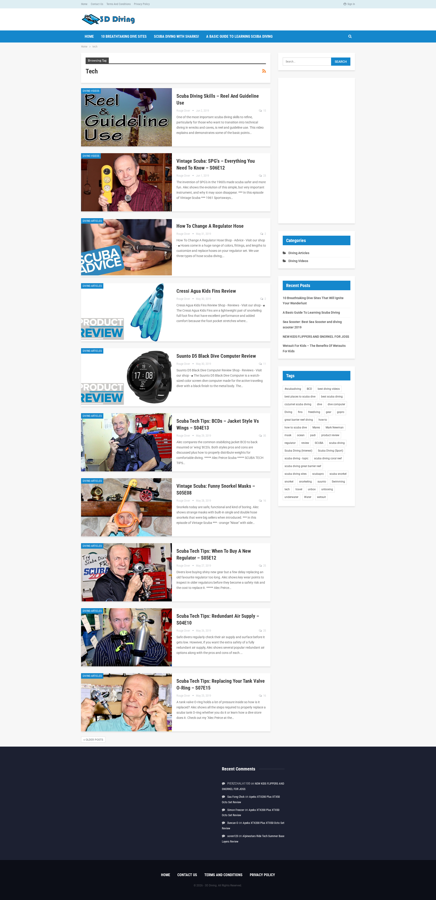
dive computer (336, 404)
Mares (316, 427)
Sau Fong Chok (236, 796)
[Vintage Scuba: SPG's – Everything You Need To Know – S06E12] (126, 182)
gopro (340, 412)
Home (84, 4)
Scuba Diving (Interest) (298, 450)
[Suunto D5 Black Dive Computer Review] (126, 377)
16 (264, 500)
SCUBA (319, 443)
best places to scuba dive (300, 396)
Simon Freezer (235, 810)
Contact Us (97, 4)
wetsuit (321, 497)
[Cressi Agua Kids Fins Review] (126, 312)
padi (313, 435)
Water (307, 497)
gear (328, 412)
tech (287, 489)
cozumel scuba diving (298, 404)
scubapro (318, 473)
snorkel (289, 481)
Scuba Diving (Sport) (330, 450)
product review (330, 435)
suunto (321, 481)
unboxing (327, 489)
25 (264, 565)
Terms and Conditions (119, 4)
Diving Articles (92, 220)
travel (298, 489)
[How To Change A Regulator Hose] (126, 247)
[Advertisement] (316, 150)
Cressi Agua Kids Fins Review (206, 291)
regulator (290, 443)
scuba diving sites (296, 473)
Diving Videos (91, 90)
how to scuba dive (296, 427)
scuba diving (337, 443)
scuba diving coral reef (328, 458)
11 (264, 363)
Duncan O (232, 823)
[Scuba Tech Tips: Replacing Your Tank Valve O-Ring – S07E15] (126, 702)
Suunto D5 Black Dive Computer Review (216, 356)
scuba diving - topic (296, 458)
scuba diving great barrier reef (303, 466)
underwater (291, 497)
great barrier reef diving (299, 419)
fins (300, 412)
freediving (314, 412)
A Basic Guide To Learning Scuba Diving (239, 36)
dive (319, 404)
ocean (301, 435)
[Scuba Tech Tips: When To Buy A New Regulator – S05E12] (126, 572)
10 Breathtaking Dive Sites (124, 36)
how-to (323, 419)
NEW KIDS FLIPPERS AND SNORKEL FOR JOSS (316, 336)
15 (264, 110)
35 (264, 435)
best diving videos (329, 388)
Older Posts (94, 739)
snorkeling (305, 481)
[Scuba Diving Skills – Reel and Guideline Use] (126, 117)
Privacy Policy (142, 4)
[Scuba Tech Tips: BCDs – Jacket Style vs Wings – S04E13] (126, 442)
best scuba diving (332, 396)
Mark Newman (335, 427)
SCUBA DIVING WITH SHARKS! (176, 36)
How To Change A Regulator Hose (210, 226)
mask (288, 435)
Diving (288, 412)
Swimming (338, 481)
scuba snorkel (338, 473)
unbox (312, 489)
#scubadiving (293, 388)
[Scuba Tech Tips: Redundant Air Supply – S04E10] (126, 637)
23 (264, 175)
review (305, 443)
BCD (309, 388)
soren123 (232, 836)
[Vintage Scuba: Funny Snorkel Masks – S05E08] (126, 507)
